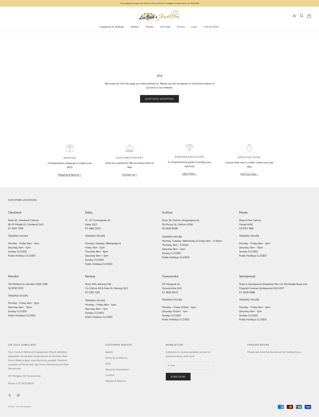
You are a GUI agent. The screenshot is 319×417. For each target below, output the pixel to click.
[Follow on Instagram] (18, 395)
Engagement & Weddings (112, 27)
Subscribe (178, 376)
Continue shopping (159, 99)
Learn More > (189, 173)
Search (109, 352)
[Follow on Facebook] (9, 395)
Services (181, 27)
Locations (211, 26)
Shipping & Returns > (69, 174)
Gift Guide (165, 27)
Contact (110, 375)
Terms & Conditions (116, 357)
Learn (194, 27)
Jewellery (134, 27)
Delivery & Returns (115, 380)
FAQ (107, 363)
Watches (150, 27)
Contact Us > (129, 174)
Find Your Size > (249, 174)
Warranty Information (117, 369)
